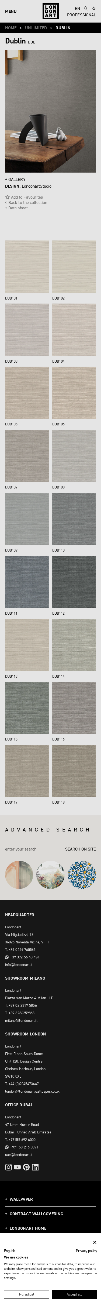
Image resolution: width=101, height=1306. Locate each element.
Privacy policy (86, 1251)
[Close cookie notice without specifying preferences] (95, 1242)
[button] (9, 1251)
